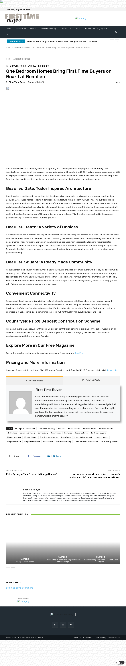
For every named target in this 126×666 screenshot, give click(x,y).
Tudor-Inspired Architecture (86, 441)
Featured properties (38, 66)
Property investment (83, 437)
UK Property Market (109, 441)
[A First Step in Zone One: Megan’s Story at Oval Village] (63, 542)
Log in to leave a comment (19, 587)
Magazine (24, 559)
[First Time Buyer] (15, 495)
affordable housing (46, 428)
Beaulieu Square (106, 428)
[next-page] (13, 569)
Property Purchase (32, 441)
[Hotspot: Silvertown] (25, 542)
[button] (116, 32)
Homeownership (14, 437)
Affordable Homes (22, 47)
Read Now (79, 353)
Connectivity (43, 433)
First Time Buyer (17, 82)
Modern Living (30, 437)
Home (9, 47)
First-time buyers (98, 433)
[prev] (112, 41)
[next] (117, 41)
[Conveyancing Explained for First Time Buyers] (101, 542)
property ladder (101, 437)
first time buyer (81, 433)
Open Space (66, 437)
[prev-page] (8, 569)
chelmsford (12, 433)
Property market (14, 441)
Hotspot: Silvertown (25, 562)
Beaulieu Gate (74, 428)
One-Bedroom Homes (49, 437)
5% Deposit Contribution (25, 428)
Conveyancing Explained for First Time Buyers (101, 561)
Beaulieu (61, 428)
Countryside (56, 433)
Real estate (48, 441)
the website (112, 370)
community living (27, 433)
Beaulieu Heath (89, 428)
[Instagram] (63, 625)
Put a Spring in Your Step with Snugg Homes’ (31, 474)
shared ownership (63, 441)
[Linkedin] (71, 625)
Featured (68, 433)
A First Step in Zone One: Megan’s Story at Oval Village (62, 561)
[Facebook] (55, 625)
